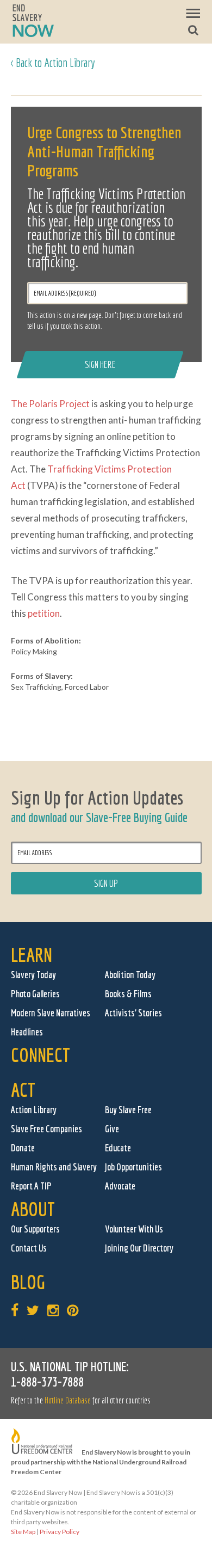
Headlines (27, 1032)
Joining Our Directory (139, 1248)
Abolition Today (130, 974)
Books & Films (128, 993)
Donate (23, 1148)
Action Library (34, 1109)
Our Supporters (35, 1229)
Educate (118, 1148)
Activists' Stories (133, 1013)
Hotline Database (68, 1400)
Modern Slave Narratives (50, 1013)
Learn (31, 954)
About (33, 1209)
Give (112, 1128)
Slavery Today (33, 974)
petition (44, 613)
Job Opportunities (133, 1167)
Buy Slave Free (128, 1109)
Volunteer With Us (134, 1229)
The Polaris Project (50, 403)
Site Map (23, 1532)
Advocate (120, 1186)
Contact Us (29, 1248)
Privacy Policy (59, 1532)
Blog (28, 1282)
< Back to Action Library (53, 62)
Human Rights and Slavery (54, 1167)
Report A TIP (31, 1186)
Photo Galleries (35, 993)
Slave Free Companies (46, 1128)
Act (23, 1089)
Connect (40, 1055)
